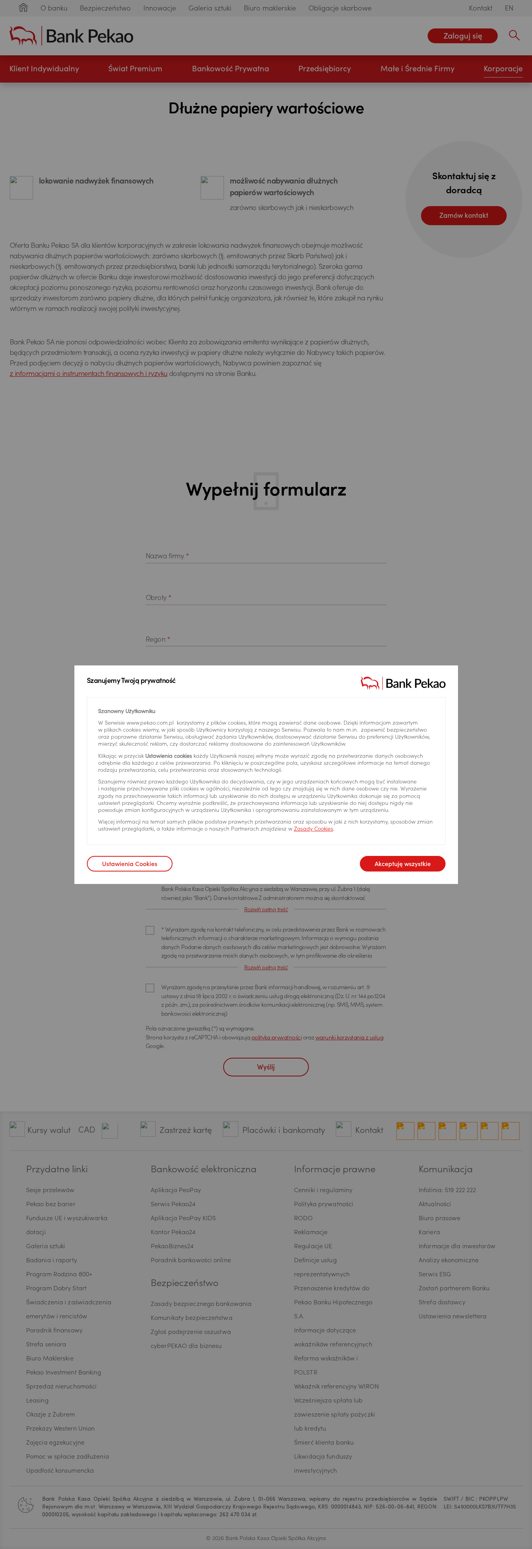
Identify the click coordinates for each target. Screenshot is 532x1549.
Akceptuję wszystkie (403, 864)
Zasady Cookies (313, 829)
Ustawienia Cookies (129, 864)
